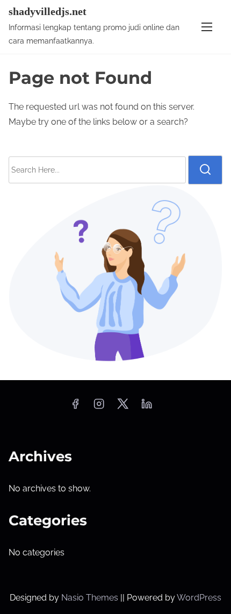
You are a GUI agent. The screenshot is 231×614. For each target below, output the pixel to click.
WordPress (199, 597)
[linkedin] (146, 407)
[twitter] (122, 407)
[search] (205, 169)
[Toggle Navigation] (206, 26)
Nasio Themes (90, 597)
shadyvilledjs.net (47, 11)
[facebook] (75, 407)
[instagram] (98, 407)
